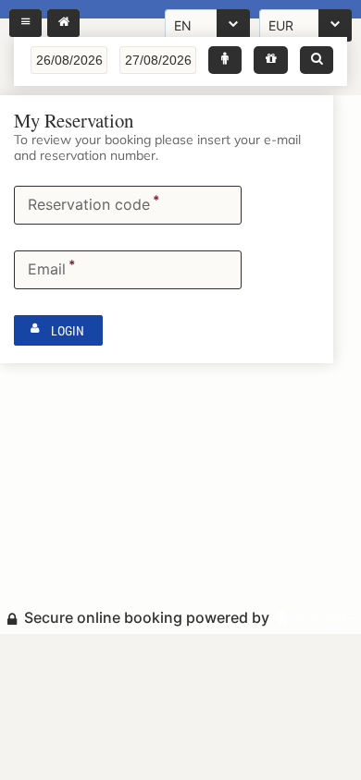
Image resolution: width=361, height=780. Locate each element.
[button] (225, 60)
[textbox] (69, 60)
